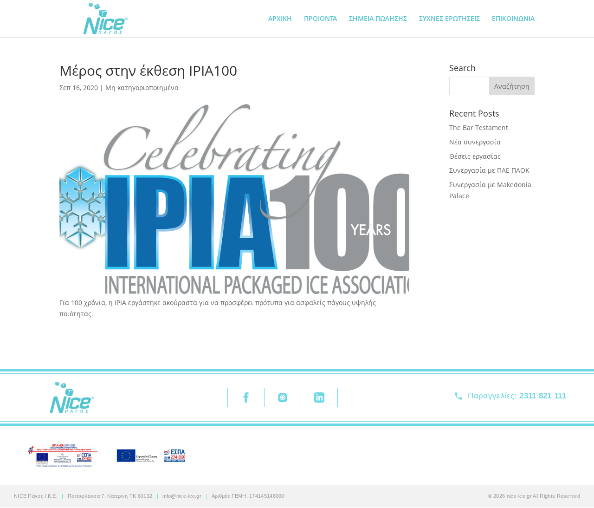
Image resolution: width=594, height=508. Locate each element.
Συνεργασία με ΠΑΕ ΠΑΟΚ (489, 170)
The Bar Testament (478, 127)
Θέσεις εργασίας (475, 156)
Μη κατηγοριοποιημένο (141, 87)
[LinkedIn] (319, 397)
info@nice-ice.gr (181, 496)
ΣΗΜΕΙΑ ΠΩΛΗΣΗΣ (378, 19)
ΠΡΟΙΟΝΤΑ (320, 19)
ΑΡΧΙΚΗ (280, 19)
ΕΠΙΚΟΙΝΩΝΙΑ (513, 19)
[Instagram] (282, 397)
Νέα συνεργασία (475, 141)
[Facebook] (245, 397)
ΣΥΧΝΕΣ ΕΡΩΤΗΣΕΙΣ (449, 19)
